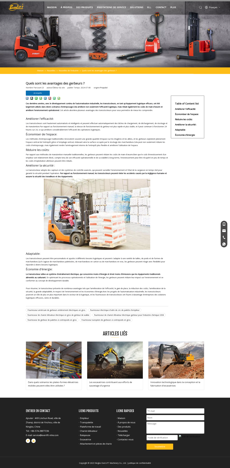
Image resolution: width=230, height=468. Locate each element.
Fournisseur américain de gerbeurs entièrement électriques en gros (56, 310)
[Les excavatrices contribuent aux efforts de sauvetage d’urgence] (115, 360)
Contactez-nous (126, 439)
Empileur (84, 418)
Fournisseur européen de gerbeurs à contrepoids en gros (106, 320)
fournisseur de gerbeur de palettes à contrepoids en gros (52, 320)
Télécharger (124, 435)
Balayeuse (85, 435)
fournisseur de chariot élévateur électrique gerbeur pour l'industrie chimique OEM (129, 315)
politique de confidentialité (139, 463)
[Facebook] (28, 441)
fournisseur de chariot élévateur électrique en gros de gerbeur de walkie (58, 315)
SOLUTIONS (136, 7)
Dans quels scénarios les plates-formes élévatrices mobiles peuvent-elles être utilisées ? (53, 384)
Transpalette (86, 422)
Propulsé (104, 87)
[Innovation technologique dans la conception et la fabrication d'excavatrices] (176, 360)
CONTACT (161, 7)
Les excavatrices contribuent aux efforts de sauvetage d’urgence (110, 384)
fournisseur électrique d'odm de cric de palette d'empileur (114, 310)
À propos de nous (126, 422)
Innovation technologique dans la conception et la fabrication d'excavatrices (175, 384)
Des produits (124, 426)
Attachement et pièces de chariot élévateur (101, 443)
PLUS (173, 7)
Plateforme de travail (90, 426)
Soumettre (160, 446)
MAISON (52, 7)
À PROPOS (66, 7)
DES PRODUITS (84, 7)
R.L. (149, 7)
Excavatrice (85, 439)
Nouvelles (123, 430)
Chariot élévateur (88, 430)
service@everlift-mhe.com (45, 435)
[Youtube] (33, 441)
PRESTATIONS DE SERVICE (111, 7)
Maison (121, 418)
